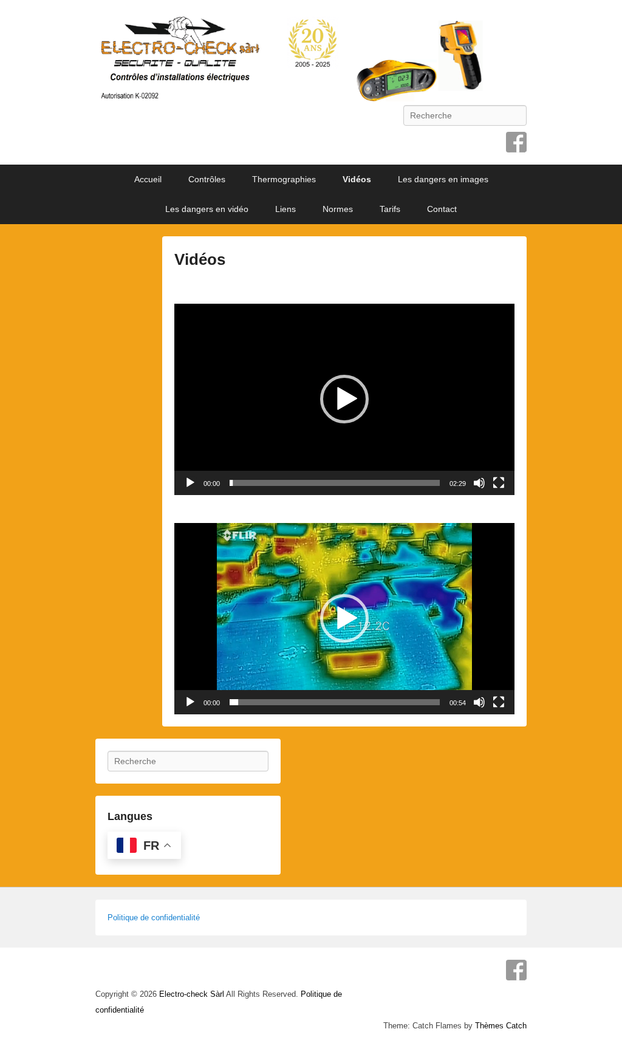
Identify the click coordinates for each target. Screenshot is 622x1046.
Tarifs (390, 209)
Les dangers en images (443, 179)
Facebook (516, 142)
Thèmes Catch (501, 1025)
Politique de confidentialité (154, 917)
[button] (344, 399)
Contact (442, 209)
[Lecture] (190, 483)
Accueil (148, 179)
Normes (338, 209)
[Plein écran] (499, 483)
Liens (285, 209)
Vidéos (357, 179)
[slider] (335, 483)
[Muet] (479, 483)
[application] (344, 399)
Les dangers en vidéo (206, 209)
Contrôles (206, 179)
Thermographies (284, 179)
